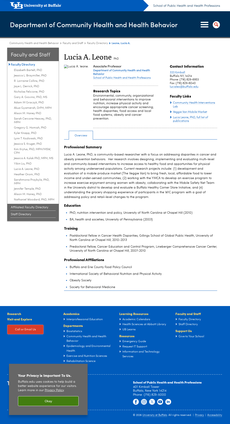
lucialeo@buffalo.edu (184, 86)
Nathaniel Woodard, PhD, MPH (34, 199)
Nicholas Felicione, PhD (29, 91)
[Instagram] (144, 402)
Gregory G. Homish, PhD (30, 127)
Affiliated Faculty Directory (29, 207)
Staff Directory (21, 214)
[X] (152, 402)
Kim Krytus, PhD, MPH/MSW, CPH (32, 151)
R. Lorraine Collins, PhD (29, 81)
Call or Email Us (25, 329)
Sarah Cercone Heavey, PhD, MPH (33, 120)
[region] (48, 389)
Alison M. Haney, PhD (28, 194)
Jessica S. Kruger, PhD (28, 143)
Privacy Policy (54, 390)
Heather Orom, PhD (27, 174)
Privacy (199, 415)
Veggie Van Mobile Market (190, 112)
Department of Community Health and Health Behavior (94, 24)
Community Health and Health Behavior (34, 43)
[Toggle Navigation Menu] (209, 25)
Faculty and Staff (73, 43)
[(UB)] (79, 6)
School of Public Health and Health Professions (186, 5)
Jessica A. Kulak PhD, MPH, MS (33, 158)
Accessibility (214, 415)
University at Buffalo (154, 415)
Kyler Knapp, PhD (25, 133)
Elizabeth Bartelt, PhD (28, 70)
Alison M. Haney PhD (27, 113)
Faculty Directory (97, 43)
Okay (48, 401)
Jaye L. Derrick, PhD (26, 86)
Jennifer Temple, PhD (27, 188)
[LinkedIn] (168, 402)
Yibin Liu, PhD (22, 163)
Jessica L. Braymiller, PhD (30, 75)
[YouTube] (160, 402)
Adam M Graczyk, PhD (29, 102)
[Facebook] (136, 402)
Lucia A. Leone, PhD (26, 169)
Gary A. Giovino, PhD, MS (30, 97)
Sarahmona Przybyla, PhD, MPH (31, 181)
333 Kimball (177, 72)
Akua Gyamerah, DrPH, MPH (33, 108)
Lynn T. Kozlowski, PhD (28, 138)
